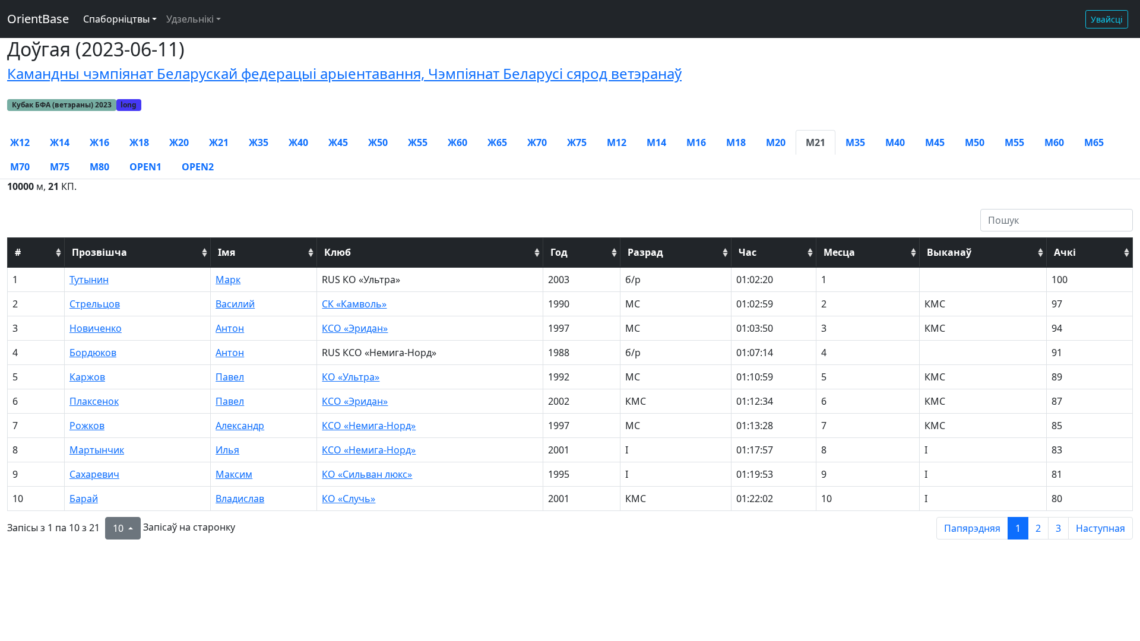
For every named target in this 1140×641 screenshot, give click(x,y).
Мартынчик (96, 449)
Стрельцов (94, 303)
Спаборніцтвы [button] (116, 19)
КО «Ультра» (350, 376)
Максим (234, 474)
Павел (230, 376)
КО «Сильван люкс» (367, 474)
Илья (227, 449)
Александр (240, 425)
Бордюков (92, 352)
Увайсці (1107, 19)
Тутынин (89, 279)
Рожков (86, 425)
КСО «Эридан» (355, 328)
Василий (235, 303)
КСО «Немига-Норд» (369, 425)
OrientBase (38, 19)
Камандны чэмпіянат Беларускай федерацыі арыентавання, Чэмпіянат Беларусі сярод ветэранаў (344, 73)
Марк (228, 279)
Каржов (87, 376)
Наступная (1100, 528)
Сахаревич (94, 474)
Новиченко (95, 328)
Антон (230, 328)
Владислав (240, 498)
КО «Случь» (348, 498)
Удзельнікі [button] (190, 19)
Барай (83, 498)
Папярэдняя (972, 528)
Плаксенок (94, 401)
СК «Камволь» (354, 303)
